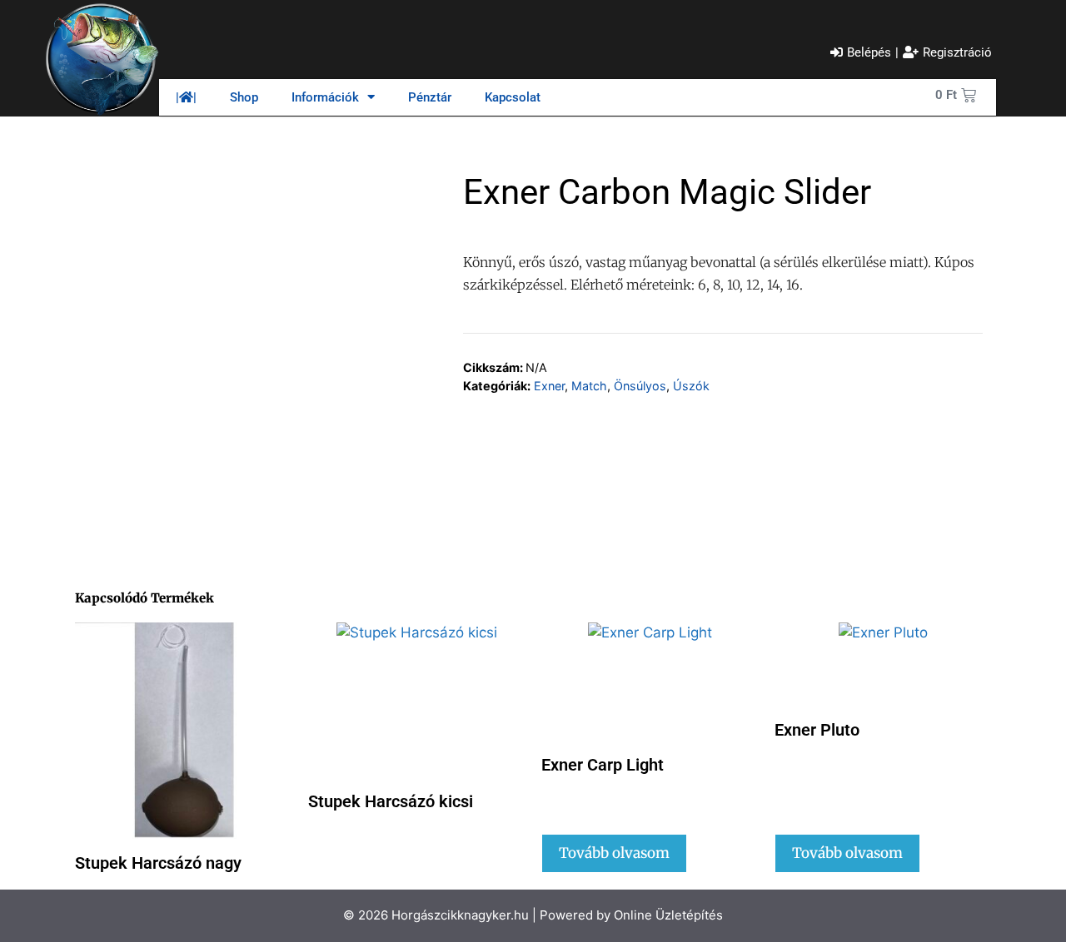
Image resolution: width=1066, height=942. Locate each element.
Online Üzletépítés (668, 915)
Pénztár (429, 97)
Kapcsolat (512, 97)
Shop (244, 97)
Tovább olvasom (614, 853)
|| (186, 97)
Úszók (691, 386)
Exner (549, 386)
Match (589, 386)
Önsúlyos (640, 386)
